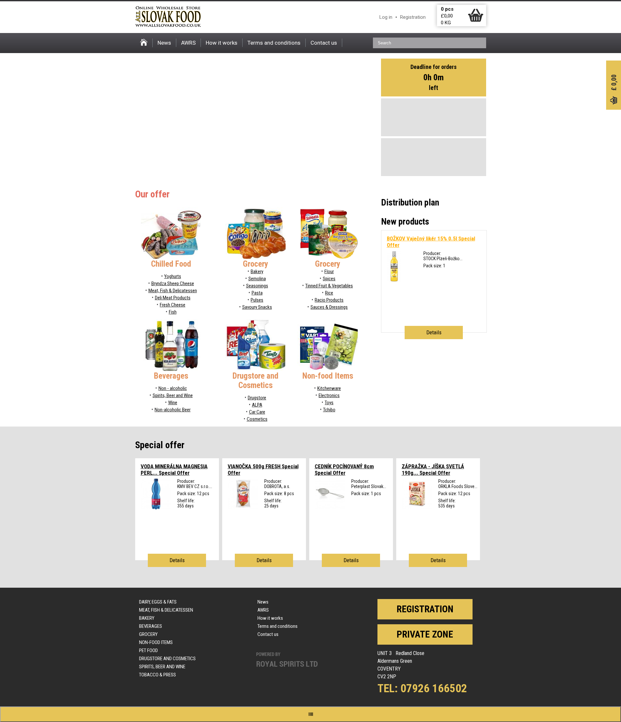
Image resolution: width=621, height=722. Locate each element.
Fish (173, 312)
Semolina (257, 279)
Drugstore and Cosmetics (167, 658)
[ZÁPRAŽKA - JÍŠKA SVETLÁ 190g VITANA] (417, 508)
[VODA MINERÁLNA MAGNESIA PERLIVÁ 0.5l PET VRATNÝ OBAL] (156, 508)
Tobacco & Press (157, 675)
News (164, 42)
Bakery (257, 271)
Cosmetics (257, 419)
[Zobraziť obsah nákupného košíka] (475, 20)
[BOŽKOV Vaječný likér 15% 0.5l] (394, 280)
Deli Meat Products (173, 298)
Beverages (150, 626)
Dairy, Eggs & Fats (158, 602)
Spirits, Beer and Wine (173, 395)
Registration (413, 17)
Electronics (329, 395)
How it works (221, 42)
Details (433, 332)
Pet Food (148, 650)
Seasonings (257, 286)
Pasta (257, 293)
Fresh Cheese (172, 305)
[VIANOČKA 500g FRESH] (243, 508)
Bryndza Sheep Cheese (172, 283)
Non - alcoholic (172, 388)
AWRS (188, 42)
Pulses (257, 300)
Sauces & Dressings (329, 307)
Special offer (159, 444)
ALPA (257, 405)
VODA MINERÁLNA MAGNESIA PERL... (174, 469)
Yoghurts (172, 276)
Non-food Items (156, 642)
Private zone (425, 634)
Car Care (257, 412)
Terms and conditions (273, 42)
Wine (172, 402)
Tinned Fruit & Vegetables (329, 286)
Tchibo (329, 410)
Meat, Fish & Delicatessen (172, 291)
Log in (385, 17)
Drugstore (257, 398)
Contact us (323, 42)
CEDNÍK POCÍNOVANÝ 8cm (344, 469)
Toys (329, 402)
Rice (329, 293)
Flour (329, 271)
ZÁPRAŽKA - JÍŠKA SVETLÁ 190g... (433, 469)
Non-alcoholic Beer (173, 410)
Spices (329, 279)
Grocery (148, 634)
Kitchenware (329, 388)
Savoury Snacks (257, 307)
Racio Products (329, 300)
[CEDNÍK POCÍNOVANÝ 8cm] (330, 508)
